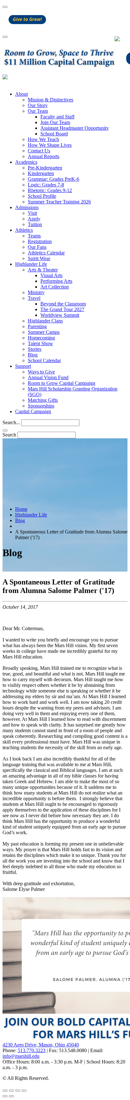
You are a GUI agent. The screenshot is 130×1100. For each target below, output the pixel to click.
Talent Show (40, 343)
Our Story (38, 105)
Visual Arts (51, 275)
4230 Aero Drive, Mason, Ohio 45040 (41, 1044)
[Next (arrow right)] (11, 1096)
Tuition (35, 224)
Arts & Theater (43, 269)
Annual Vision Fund (48, 377)
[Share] (11, 1090)
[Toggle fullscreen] (17, 1090)
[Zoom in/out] (24, 1090)
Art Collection (54, 286)
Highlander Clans (45, 320)
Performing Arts (56, 281)
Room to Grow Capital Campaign (61, 383)
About (21, 94)
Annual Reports (43, 156)
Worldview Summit (59, 315)
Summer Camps (44, 332)
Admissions (26, 207)
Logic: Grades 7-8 (46, 184)
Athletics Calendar (46, 252)
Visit (32, 213)
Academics (26, 162)
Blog (33, 354)
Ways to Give (41, 371)
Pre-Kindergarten (45, 167)
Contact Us (39, 150)
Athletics (24, 230)
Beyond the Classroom (63, 303)
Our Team (38, 111)
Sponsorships (41, 405)
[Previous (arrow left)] (5, 1096)
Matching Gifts (43, 400)
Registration (40, 241)
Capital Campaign (33, 411)
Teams (34, 235)
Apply (34, 218)
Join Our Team (55, 122)
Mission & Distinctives (50, 99)
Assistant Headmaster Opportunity (74, 128)
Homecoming (41, 337)
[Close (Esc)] (5, 1090)
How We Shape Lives (50, 145)
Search (9, 434)
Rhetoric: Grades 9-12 (50, 190)
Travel (34, 298)
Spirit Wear (39, 258)
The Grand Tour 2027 (62, 309)
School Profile (42, 196)
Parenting (37, 326)
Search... (11, 422)
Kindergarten (41, 173)
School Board (54, 133)
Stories (34, 349)
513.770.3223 (31, 1050)
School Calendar (44, 360)
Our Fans (37, 247)
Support (23, 366)
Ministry (36, 292)
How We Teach (43, 139)
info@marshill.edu (21, 1056)
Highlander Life (31, 264)
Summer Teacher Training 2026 (59, 201)
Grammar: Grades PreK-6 (53, 179)
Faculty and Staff (57, 116)
